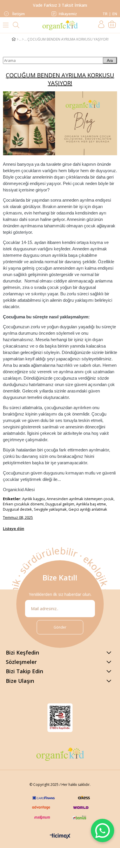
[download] (60, 717)
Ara (110, 60)
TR (105, 13)
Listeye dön (13, 528)
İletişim (18, 13)
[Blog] (23, 39)
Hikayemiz (68, 13)
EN (114, 13)
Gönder (60, 627)
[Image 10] (60, 754)
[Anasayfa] (17, 39)
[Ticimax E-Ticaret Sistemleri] (60, 836)
